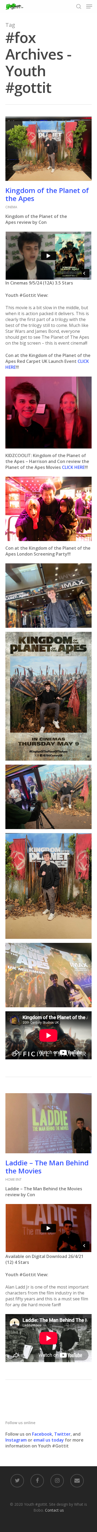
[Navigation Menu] (89, 6)
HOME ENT (13, 1179)
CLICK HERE (73, 467)
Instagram (16, 1440)
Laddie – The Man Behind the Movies (47, 1167)
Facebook (42, 1434)
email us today (48, 1440)
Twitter (62, 1434)
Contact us (54, 1510)
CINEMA (11, 207)
